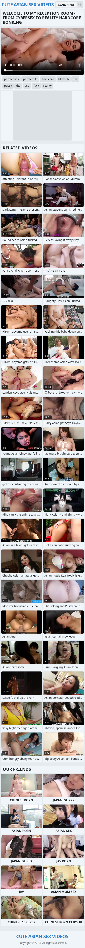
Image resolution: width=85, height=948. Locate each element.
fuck (36, 85)
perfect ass (11, 79)
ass (27, 85)
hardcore (48, 79)
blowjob (63, 79)
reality (47, 85)
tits (18, 85)
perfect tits (30, 79)
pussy (8, 85)
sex (75, 79)
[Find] (80, 4)
